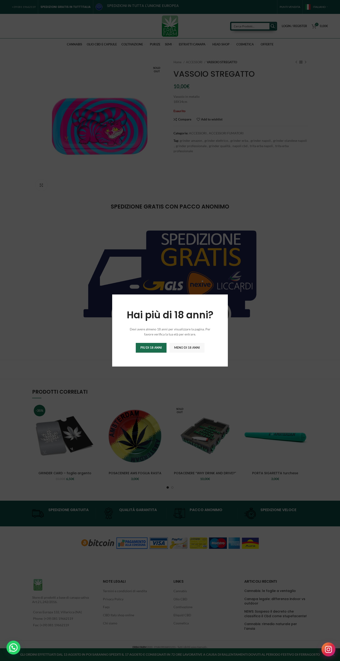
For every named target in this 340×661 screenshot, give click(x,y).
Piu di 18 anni (151, 347)
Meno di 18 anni (187, 347)
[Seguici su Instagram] (328, 649)
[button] (13, 648)
